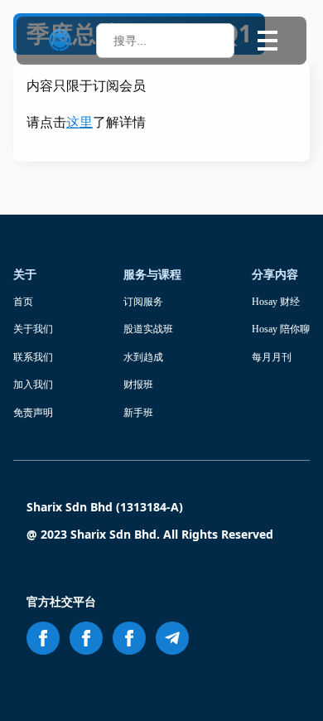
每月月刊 (272, 357)
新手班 (138, 413)
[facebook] (43, 638)
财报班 (138, 384)
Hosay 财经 (276, 301)
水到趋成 (143, 357)
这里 (79, 122)
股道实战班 (148, 329)
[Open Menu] (267, 41)
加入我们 (33, 384)
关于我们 (33, 329)
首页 (23, 301)
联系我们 (33, 357)
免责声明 (33, 413)
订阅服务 (143, 301)
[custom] (172, 638)
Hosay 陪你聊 (281, 329)
